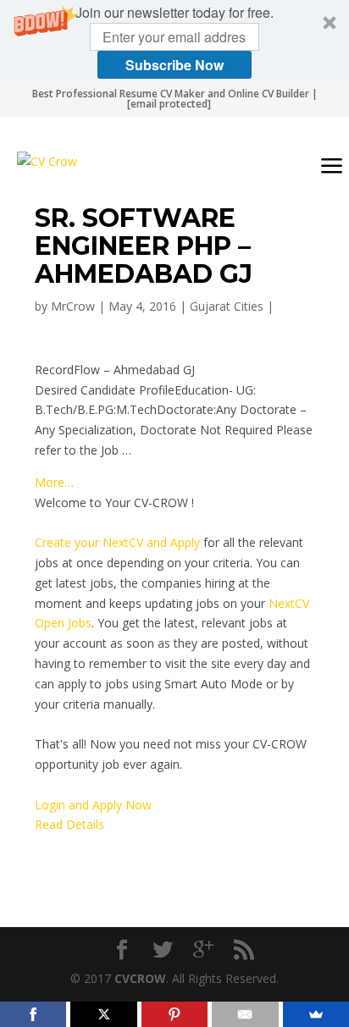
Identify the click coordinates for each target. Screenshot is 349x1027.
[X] (103, 1014)
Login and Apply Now (93, 805)
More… (54, 482)
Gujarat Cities (226, 306)
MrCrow (73, 306)
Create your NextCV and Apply (117, 542)
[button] (174, 40)
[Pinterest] (174, 1014)
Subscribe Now (174, 65)
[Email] (245, 1014)
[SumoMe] (316, 1014)
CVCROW (140, 978)
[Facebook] (33, 1014)
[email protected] (169, 104)
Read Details (69, 824)
